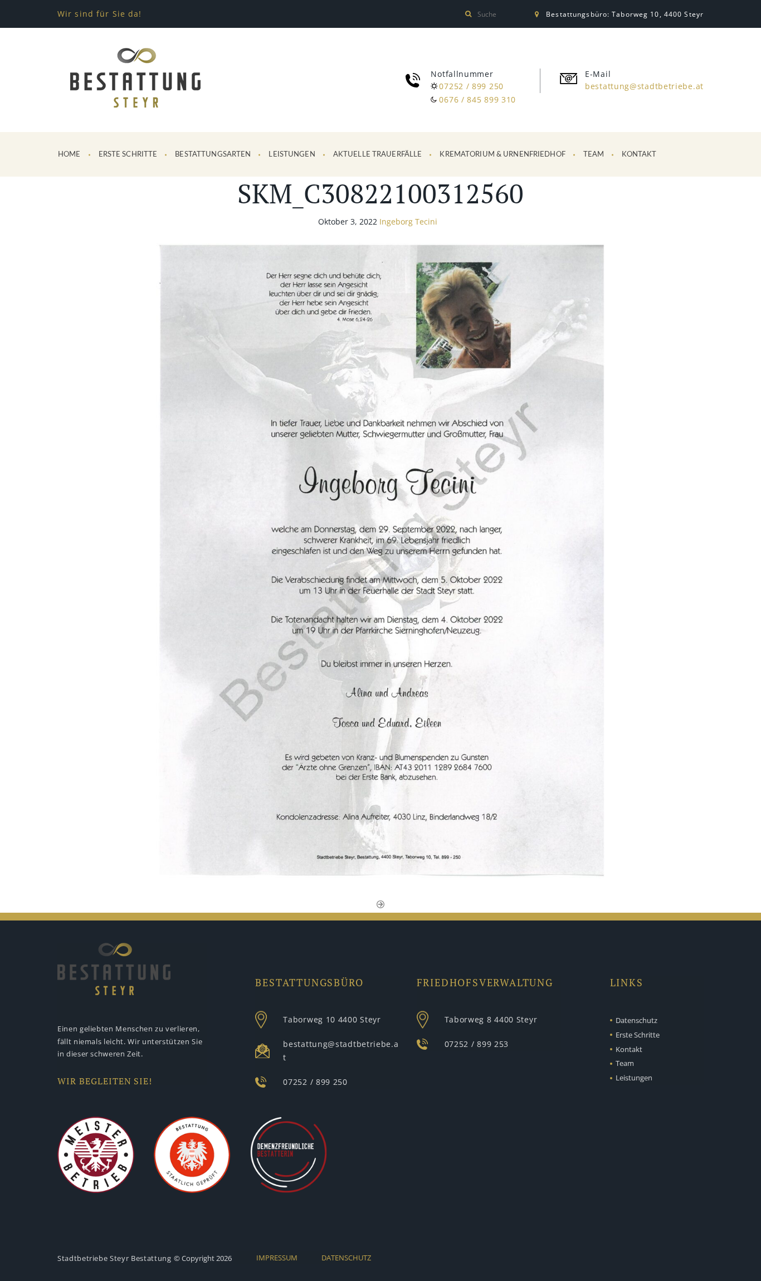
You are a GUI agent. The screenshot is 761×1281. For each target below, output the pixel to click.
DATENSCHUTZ (346, 1258)
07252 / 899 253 (477, 1044)
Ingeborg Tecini (408, 221)
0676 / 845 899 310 (477, 99)
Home (69, 154)
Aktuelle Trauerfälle (377, 154)
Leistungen (292, 154)
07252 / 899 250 (471, 86)
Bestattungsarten (213, 154)
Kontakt (639, 154)
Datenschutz (636, 1020)
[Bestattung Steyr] (135, 80)
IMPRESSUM (276, 1258)
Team (593, 154)
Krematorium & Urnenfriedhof (502, 154)
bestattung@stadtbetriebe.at (644, 86)
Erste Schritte (128, 154)
